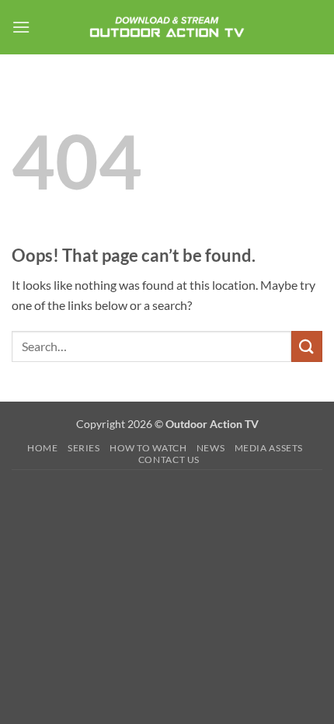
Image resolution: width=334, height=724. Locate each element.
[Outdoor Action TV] (167, 27)
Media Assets (269, 448)
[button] (21, 27)
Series (84, 448)
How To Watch (148, 448)
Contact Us (169, 459)
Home (42, 448)
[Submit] (306, 346)
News (210, 448)
